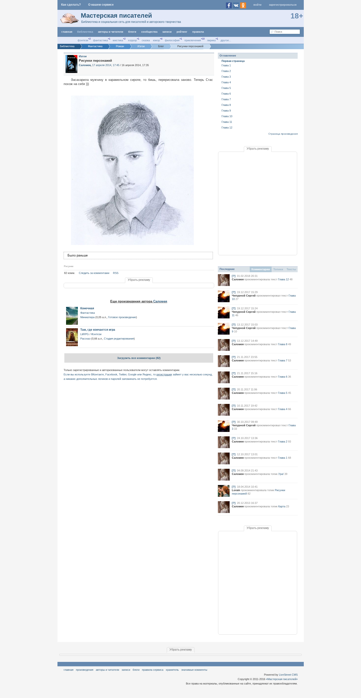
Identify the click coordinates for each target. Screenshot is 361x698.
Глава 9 (226, 110)
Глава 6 (226, 93)
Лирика (211, 40)
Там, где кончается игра (97, 329)
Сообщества (149, 31)
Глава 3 (226, 76)
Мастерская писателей (116, 15)
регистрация (164, 374)
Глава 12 (227, 127)
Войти (257, 4)
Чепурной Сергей (244, 295)
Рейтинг (182, 31)
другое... (226, 40)
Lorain (236, 490)
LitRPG (84, 334)
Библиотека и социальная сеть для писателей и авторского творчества (131, 22)
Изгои (83, 56)
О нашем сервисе (101, 4)
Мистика (118, 40)
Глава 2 (226, 71)
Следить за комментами (94, 272)
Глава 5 (226, 87)
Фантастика (100, 40)
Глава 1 (226, 65)
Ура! (281, 473)
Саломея (160, 301)
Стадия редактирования (119, 338)
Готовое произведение (122, 317)
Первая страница (233, 60)
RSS (115, 272)
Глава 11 (227, 121)
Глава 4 (226, 82)
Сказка (146, 40)
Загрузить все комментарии (139, 357)
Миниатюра (87, 317)
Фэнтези (83, 40)
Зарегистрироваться (282, 4)
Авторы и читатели (107, 669)
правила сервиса (152, 669)
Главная (68, 669)
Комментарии (260, 269)
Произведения (84, 669)
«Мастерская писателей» (282, 679)
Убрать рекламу (139, 280)
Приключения (192, 40)
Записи (167, 31)
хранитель (172, 669)
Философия (172, 40)
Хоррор (132, 40)
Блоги (132, 31)
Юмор (156, 40)
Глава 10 (227, 116)
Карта (281, 506)
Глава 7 (226, 99)
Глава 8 (226, 104)
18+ (297, 16)
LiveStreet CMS (288, 674)
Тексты (291, 269)
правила (198, 31)
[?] (234, 275)
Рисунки (68, 266)
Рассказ (85, 338)
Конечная (87, 308)
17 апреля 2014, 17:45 (105, 65)
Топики (278, 269)
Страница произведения (283, 133)
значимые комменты (194, 669)
